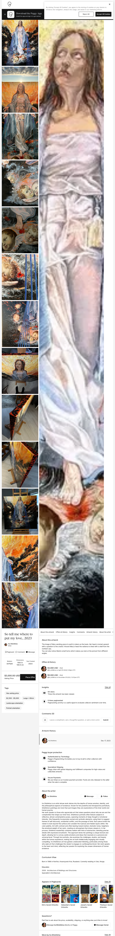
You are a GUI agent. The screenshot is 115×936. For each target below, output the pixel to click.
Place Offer (30, 677)
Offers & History (61, 632)
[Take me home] (9, 4)
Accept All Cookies (103, 14)
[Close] (109, 4)
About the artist (105, 632)
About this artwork (47, 632)
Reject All (86, 14)
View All (108, 881)
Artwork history (92, 632)
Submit (105, 720)
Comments (81, 632)
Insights (72, 632)
